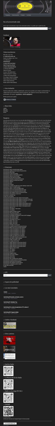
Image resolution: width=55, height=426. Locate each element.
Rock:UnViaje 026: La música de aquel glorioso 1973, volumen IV (14, 230)
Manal (27, 141)
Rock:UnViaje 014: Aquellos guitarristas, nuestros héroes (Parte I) (14, 246)
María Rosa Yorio (36, 141)
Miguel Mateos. (30, 143)
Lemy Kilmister (26, 139)
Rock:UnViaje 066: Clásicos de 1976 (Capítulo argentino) (12, 174)
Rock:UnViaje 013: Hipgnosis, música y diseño (11, 247)
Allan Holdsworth (48, 120)
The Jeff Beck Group (37, 157)
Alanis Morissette (11, 120)
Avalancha (43, 122)
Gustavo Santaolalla (46, 133)
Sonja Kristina (40, 152)
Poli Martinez (42, 147)
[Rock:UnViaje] (27, 6)
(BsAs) (13, 65)
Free (24, 131)
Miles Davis (47, 143)
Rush (9, 152)
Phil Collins (30, 147)
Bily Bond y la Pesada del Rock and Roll (38, 123)
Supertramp (24, 155)
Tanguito (30, 155)
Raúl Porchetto (22, 149)
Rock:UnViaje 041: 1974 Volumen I (9, 210)
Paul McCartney (40, 146)
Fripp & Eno (27, 131)
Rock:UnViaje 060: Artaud (7, 183)
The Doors (19, 157)
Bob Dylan (16, 125)
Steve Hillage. (36, 153)
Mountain (21, 144)
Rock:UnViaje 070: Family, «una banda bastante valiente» (13, 169)
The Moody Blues (48, 157)
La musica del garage (8, 66)
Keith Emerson (35, 138)
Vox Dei (45, 160)
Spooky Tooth (7, 153)
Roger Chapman (38, 150)
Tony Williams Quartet (43, 158)
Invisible (22, 134)
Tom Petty (33, 158)
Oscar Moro (5, 146)
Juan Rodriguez (30, 138)
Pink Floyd (34, 147)
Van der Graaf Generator (26, 160)
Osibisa (8, 146)
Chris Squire (5, 126)
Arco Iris (34, 122)
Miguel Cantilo (16, 143)
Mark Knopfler (30, 141)
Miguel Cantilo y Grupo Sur (23, 143)
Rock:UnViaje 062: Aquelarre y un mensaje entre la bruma (13, 180)
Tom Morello (29, 158)
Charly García (43, 125)
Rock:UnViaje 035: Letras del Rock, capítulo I (10, 218)
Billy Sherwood (28, 123)
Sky (27, 152)
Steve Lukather (45, 153)
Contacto (20, 126)
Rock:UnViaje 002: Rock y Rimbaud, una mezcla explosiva (13, 262)
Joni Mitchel (15, 138)
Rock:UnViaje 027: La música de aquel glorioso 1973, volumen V (14, 228)
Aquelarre (31, 122)
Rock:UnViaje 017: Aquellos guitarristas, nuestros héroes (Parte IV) (14, 242)
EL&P (41, 128)
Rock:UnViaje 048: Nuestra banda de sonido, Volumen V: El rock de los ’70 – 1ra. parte (18, 200)
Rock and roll (34, 150)
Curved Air (43, 126)
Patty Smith (30, 146)
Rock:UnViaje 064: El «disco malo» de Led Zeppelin (12, 177)
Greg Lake (24, 133)
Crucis (38, 126)
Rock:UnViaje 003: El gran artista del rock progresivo (12, 261)
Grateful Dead (16, 133)
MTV (24, 144)
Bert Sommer (7, 123)
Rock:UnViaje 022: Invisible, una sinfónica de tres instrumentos (14, 235)
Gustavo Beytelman (29, 133)
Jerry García (47, 134)
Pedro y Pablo (48, 146)
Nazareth (26, 144)
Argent (37, 122)
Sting (15, 155)
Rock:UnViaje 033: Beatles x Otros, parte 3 (10, 220)
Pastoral (26, 146)
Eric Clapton (28, 130)
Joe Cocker (28, 136)
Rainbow (18, 149)
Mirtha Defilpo (8, 144)
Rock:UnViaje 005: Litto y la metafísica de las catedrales (12, 258)
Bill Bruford (16, 123)
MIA (48, 141)
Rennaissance (34, 149)
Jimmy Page (15, 136)
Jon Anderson (10, 138)
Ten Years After (38, 155)
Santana (11, 152)
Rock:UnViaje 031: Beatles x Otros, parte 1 (10, 223)
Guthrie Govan (5, 134)
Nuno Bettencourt (47, 144)
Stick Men (12, 155)
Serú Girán (14, 152)
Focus (8, 131)
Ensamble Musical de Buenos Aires (19, 130)
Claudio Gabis (10, 126)
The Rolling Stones (12, 158)
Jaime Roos (31, 134)
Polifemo (38, 147)
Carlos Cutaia (30, 125)
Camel (27, 125)
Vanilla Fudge (41, 160)
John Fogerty (33, 136)
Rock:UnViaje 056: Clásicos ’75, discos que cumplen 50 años (13, 188)
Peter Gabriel (19, 147)
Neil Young (30, 144)
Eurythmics (36, 130)
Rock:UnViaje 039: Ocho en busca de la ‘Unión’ (11, 212)
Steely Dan (21, 153)
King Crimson (47, 138)
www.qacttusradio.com (10, 56)
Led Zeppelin (21, 139)
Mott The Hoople (17, 144)
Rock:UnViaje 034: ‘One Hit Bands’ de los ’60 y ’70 (11, 219)
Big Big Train (12, 123)
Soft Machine (35, 152)
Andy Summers (21, 122)
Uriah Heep (20, 160)
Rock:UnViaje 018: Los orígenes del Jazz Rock (11, 241)
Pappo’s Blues (21, 146)
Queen (13, 149)
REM (26, 149)
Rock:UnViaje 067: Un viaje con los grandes (10, 173)
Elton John (47, 128)
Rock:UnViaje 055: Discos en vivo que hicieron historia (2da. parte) (14, 189)
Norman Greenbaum (38, 144)
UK (13, 160)
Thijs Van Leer (22, 158)
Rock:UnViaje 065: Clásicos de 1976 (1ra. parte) (11, 176)
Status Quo (12, 153)
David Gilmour (5, 128)
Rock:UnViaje (5, 111)
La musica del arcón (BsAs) (9, 63)
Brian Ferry (20, 125)
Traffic (48, 158)
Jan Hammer (36, 134)
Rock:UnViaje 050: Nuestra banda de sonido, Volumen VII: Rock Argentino (15, 197)
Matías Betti (45, 141)
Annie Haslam (26, 122)
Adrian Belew (5, 120)
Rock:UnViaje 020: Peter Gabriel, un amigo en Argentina (12, 238)
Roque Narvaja (48, 150)
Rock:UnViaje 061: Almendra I (8, 181)
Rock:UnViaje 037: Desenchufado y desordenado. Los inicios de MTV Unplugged (17, 215)
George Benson (45, 131)
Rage (15, 149)
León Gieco (31, 139)
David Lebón (10, 128)
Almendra (5, 122)
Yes (18, 162)
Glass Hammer (9, 133)
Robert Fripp (25, 150)
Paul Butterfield (34, 146)
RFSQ (44, 149)
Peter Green (25, 147)
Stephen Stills (26, 153)
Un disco (4, 112)
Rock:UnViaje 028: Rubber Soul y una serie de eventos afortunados (14, 227)
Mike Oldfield (43, 143)
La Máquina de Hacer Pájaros (13, 139)
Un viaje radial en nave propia (8, 265)
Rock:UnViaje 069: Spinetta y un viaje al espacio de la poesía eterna (14, 170)
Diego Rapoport (21, 128)
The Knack (43, 157)
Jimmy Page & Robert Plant (21, 136)
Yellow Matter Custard (13, 162)
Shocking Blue (18, 152)
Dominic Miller (30, 128)
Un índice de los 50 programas (8, 196)
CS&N (41, 126)
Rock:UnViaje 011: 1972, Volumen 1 (9, 250)
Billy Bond (20, 123)
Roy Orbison (5, 152)
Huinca (15, 134)
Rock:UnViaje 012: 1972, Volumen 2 (9, 249)
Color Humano (16, 126)
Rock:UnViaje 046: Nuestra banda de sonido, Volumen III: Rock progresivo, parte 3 (17, 203)
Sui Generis (20, 155)
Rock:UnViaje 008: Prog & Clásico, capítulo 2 (10, 254)
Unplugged (16, 160)
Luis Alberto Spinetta (12, 141)
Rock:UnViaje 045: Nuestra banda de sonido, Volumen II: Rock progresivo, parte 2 (17, 204)
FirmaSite (7, 425)
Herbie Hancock (10, 134)
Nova (43, 144)
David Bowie (47, 126)
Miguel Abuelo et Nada (9, 143)
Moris (13, 144)
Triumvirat (11, 160)
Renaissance (29, 149)
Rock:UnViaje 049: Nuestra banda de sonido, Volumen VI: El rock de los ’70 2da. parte (17, 199)
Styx (17, 155)
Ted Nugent (34, 155)
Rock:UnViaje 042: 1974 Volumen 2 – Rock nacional (11, 208)
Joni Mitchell (19, 138)
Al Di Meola (29, 120)
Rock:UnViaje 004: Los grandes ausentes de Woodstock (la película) (15, 259)
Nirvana (33, 144)
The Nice (4, 158)
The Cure (15, 157)
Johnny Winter (5, 138)
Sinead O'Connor (24, 152)
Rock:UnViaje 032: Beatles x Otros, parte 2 (10, 222)
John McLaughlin (43, 136)
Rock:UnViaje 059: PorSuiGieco (8, 184)
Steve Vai (49, 153)
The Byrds (8, 157)
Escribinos (29, 15)
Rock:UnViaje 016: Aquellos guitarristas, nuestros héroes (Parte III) (14, 243)
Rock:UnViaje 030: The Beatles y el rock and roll (11, 224)
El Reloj (44, 128)
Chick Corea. (48, 125)
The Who (18, 158)
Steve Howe (41, 153)
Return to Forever (40, 149)
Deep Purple (15, 128)
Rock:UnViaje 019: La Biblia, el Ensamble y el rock (11, 239)
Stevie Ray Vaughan (6, 155)
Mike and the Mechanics (37, 143)
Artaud (40, 122)
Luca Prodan (5, 141)
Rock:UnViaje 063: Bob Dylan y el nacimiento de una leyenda (13, 178)
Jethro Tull (5, 136)
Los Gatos (41, 139)
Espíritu (32, 130)
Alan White (23, 120)
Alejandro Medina (34, 120)
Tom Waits (37, 158)
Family (49, 130)
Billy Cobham (24, 123)
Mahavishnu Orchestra (21, 141)
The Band (42, 155)
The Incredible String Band (29, 157)
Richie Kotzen (47, 149)
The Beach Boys (47, 155)
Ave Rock (46, 122)
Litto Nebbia (36, 139)
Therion (7, 158)
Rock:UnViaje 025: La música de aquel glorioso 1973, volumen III (14, 231)
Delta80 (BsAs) (6, 61)
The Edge (22, 157)
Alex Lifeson (39, 120)
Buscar (49, 28)
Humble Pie (18, 134)
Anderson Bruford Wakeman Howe (13, 122)
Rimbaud (8, 150)
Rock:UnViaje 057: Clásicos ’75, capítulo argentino (11, 187)
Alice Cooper (43, 120)
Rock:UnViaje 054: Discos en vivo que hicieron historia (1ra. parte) (14, 191)
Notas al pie (5, 109)
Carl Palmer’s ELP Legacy (37, 125)
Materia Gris (41, 141)
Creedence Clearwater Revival (31, 126)
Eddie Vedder (35, 128)
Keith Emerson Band (41, 138)
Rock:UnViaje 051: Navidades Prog (9, 195)
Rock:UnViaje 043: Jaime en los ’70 (9, 207)
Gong (12, 133)
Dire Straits (26, 128)
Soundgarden (45, 152)
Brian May (24, 125)
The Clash (11, 157)
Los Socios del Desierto (47, 139)
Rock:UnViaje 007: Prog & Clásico (9, 255)
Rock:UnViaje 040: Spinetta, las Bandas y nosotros (12, 211)
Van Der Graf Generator (35, 160)
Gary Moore (31, 131)
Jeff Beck (40, 134)
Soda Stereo (30, 152)
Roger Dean (44, 150)
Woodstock (8, 162)
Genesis (35, 131)
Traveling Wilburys (6, 160)
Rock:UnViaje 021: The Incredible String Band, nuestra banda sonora (15, 237)
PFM (27, 147)
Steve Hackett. (31, 153)
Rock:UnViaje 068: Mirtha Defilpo (9, 172)
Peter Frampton (13, 147)
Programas (8, 15)
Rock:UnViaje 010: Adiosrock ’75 (8, 251)
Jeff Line (43, 134)
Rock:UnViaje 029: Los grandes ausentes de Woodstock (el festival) (14, 226)
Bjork (46, 123)
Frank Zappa (11, 131)
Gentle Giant (40, 131)
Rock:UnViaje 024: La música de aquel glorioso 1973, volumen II (14, 232)
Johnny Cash (48, 136)
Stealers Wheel (16, 153)
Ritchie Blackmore (19, 150)
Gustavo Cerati (35, 133)
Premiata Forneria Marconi (7, 149)
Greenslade (20, 133)
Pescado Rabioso (6, 147)
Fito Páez (5, 131)
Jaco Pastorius (26, 134)
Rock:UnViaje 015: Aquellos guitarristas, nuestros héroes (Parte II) (14, 245)
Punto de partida (15, 15)
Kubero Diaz (5, 139)
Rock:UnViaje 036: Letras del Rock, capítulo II (11, 216)
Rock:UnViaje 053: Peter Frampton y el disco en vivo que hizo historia (15, 192)
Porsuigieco (47, 147)
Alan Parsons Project (17, 120)
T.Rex (28, 155)
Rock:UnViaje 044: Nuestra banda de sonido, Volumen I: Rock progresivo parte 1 (17, 205)
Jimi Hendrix (10, 136)
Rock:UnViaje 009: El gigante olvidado (9, 253)
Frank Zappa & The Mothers (19, 131)
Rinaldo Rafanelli (13, 150)
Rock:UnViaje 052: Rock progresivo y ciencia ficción (12, 193)
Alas (25, 120)
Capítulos (5, 108)
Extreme (39, 130)
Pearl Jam (44, 146)
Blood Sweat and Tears (10, 125)
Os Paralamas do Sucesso (14, 146)
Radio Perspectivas (7, 65)
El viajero (23, 15)
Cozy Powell (24, 126)
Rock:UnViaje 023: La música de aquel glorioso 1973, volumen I (14, 234)
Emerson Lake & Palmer (8, 130)
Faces (47, 130)
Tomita (26, 158)
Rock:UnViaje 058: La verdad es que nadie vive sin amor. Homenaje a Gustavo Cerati (17, 185)
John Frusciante (37, 136)
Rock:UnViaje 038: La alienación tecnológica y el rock (12, 214)
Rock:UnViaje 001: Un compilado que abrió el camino (12, 264)
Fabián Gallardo (43, 130)
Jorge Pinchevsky (24, 138)
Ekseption (39, 128)
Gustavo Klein (40, 133)
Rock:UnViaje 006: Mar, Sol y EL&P (9, 257)
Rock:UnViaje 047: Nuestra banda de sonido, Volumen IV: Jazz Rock (14, 201)
